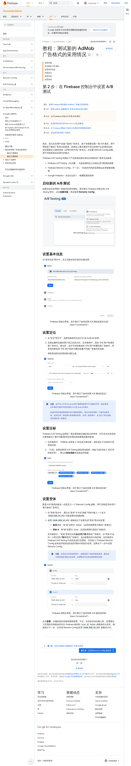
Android (40, 734)
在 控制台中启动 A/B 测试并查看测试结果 (71, 128)
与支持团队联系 (101, 697)
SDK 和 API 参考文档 (45, 701)
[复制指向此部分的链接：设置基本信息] (65, 254)
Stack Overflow (101, 701)
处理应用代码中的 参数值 (67, 123)
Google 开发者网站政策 (73, 676)
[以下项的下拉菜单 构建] (44, 16)
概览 (5, 16)
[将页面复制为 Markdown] (97, 55)
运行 (51, 16)
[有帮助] (110, 42)
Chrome (40, 738)
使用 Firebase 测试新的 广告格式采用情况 (68, 104)
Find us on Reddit (73, 701)
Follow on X (70, 705)
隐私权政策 (47, 761)
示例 (75, 16)
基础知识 (14, 16)
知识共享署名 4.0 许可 (77, 674)
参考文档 (64, 16)
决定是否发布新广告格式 (60, 133)
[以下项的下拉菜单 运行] (56, 16)
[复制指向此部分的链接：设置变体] (58, 499)
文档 (28, 3)
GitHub (40, 713)
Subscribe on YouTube (75, 709)
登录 (126, 3)
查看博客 (70, 697)
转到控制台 (115, 3)
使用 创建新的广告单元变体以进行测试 (69, 109)
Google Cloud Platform (46, 746)
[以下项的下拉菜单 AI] (32, 16)
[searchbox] (17, 25)
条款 (39, 761)
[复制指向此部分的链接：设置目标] (58, 428)
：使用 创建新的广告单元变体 (63, 646)
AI (28, 16)
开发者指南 (41, 697)
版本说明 (98, 709)
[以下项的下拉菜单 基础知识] (21, 16)
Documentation (12, 11)
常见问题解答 (100, 717)
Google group (101, 705)
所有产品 (41, 750)
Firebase (46, 42)
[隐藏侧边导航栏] (30, 761)
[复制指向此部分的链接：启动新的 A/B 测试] (72, 183)
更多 (40, 3)
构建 (39, 16)
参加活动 (70, 713)
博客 (105, 3)
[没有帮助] (114, 42)
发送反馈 (109, 48)
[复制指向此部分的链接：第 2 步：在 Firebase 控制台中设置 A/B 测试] (53, 91)
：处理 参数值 (97, 650)
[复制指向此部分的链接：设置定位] (58, 332)
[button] (15, 44)
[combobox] (61, 3)
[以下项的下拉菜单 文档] (33, 3)
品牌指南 (98, 713)
